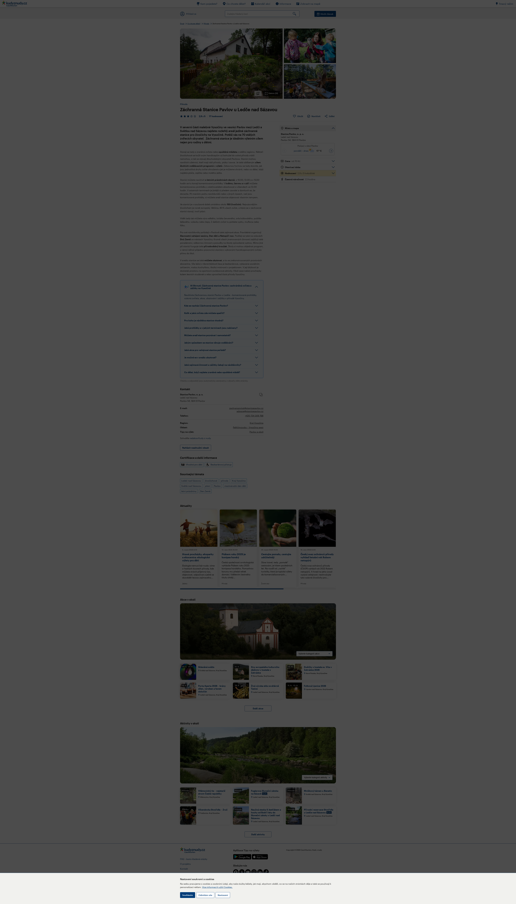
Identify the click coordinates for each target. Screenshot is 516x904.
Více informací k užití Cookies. (217, 887)
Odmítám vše (205, 895)
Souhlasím (187, 895)
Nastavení (223, 895)
